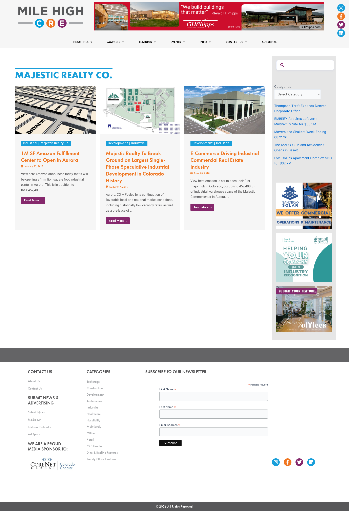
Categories (282, 87)
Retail (90, 440)
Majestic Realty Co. (55, 143)
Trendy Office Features (101, 459)
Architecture (95, 401)
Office (91, 433)
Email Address (169, 425)
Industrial (30, 143)
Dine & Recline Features (102, 452)
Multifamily (94, 427)
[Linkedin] (341, 33)
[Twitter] (341, 24)
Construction (95, 388)
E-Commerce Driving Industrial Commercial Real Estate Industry (224, 160)
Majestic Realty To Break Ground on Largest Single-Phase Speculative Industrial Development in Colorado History (137, 167)
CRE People (94, 446)
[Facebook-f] (341, 16)
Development (118, 143)
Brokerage (93, 381)
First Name (167, 389)
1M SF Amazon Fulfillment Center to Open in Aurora (50, 157)
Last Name (167, 407)
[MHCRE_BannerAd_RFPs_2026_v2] (209, 16)
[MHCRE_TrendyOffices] (304, 309)
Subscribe (269, 42)
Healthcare (94, 414)
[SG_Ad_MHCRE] (304, 257)
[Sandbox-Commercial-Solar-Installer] (304, 205)
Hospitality (93, 420)
